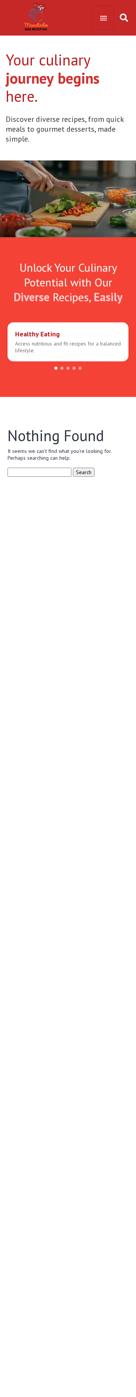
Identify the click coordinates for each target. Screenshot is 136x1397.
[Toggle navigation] (103, 18)
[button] (55, 368)
